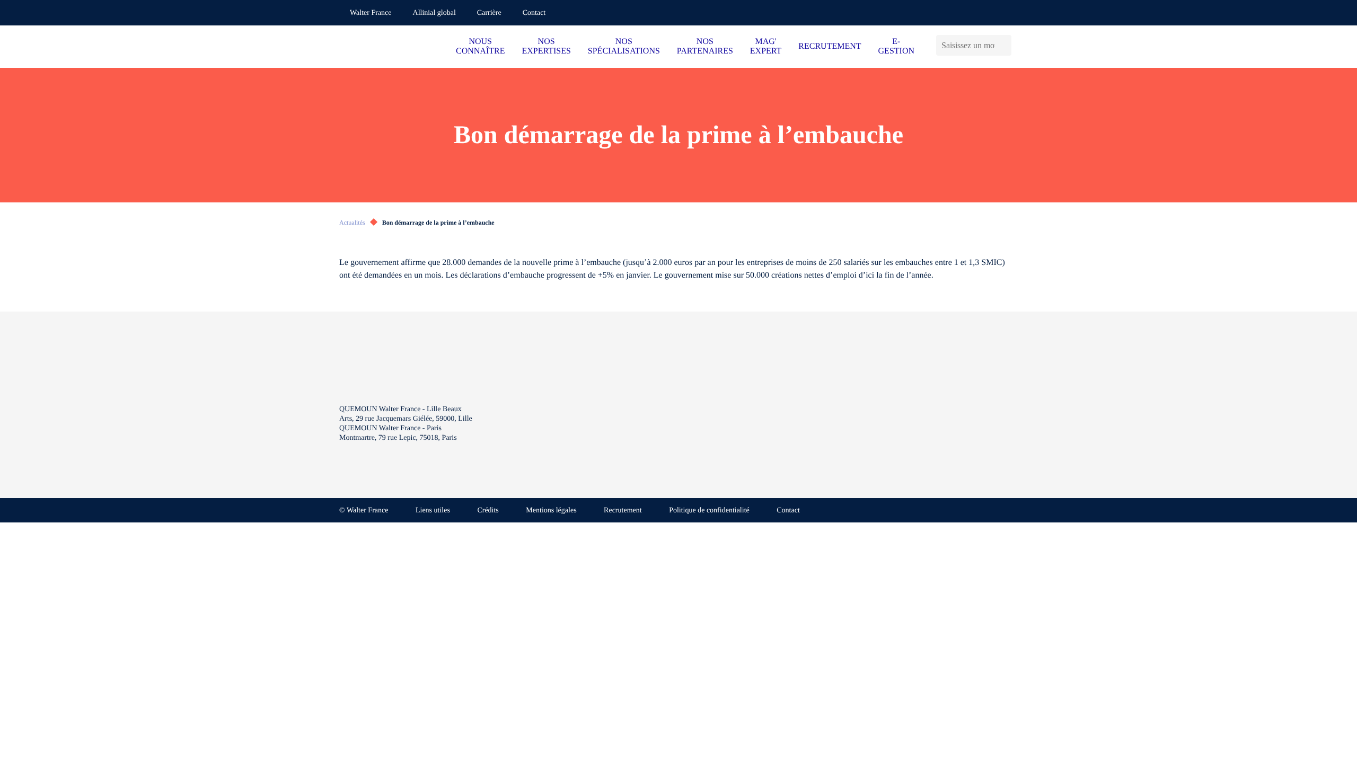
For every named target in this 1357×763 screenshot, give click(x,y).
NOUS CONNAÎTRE (480, 46)
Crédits (487, 510)
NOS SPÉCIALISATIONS (624, 46)
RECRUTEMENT (829, 46)
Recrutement (623, 510)
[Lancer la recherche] (1005, 45)
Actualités (352, 222)
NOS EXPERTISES (546, 46)
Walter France (371, 13)
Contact (534, 13)
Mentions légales (551, 510)
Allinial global (434, 13)
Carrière (489, 13)
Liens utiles (433, 510)
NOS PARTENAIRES (705, 46)
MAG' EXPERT (765, 46)
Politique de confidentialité (709, 510)
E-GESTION (896, 46)
